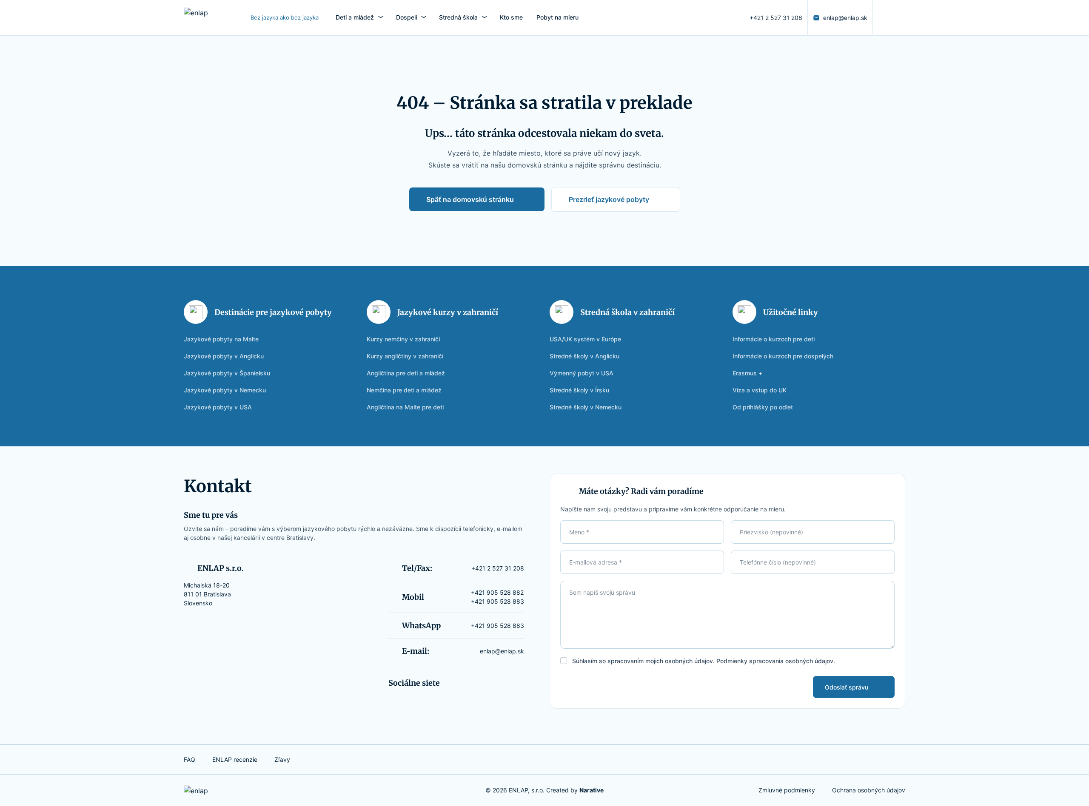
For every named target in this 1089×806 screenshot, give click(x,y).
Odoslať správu (846, 687)
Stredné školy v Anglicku (584, 356)
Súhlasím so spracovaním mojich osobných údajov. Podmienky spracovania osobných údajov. (703, 660)
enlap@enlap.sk (845, 17)
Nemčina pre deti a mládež (404, 390)
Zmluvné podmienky (786, 790)
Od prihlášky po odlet (763, 407)
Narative (591, 790)
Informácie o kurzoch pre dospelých (783, 356)
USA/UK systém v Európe (585, 339)
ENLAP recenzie (234, 759)
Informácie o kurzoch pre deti (774, 339)
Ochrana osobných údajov (868, 790)
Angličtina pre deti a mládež (406, 373)
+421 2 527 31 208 (776, 17)
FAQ (189, 759)
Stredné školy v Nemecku (585, 407)
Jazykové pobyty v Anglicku (224, 356)
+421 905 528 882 (497, 592)
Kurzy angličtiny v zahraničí (405, 356)
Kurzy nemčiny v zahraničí (403, 339)
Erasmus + (747, 373)
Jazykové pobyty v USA (218, 407)
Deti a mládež (355, 17)
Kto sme (511, 17)
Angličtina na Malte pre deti (405, 407)
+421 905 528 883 (497, 601)
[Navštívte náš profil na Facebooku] (897, 18)
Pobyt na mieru (557, 17)
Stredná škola (458, 17)
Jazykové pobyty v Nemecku (225, 390)
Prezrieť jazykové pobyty (609, 199)
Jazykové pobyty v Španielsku (227, 373)
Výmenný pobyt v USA (581, 373)
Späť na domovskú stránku (470, 199)
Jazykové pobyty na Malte (221, 339)
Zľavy (282, 759)
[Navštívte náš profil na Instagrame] (883, 18)
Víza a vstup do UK (760, 390)
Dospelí (406, 17)
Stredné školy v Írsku (579, 390)
